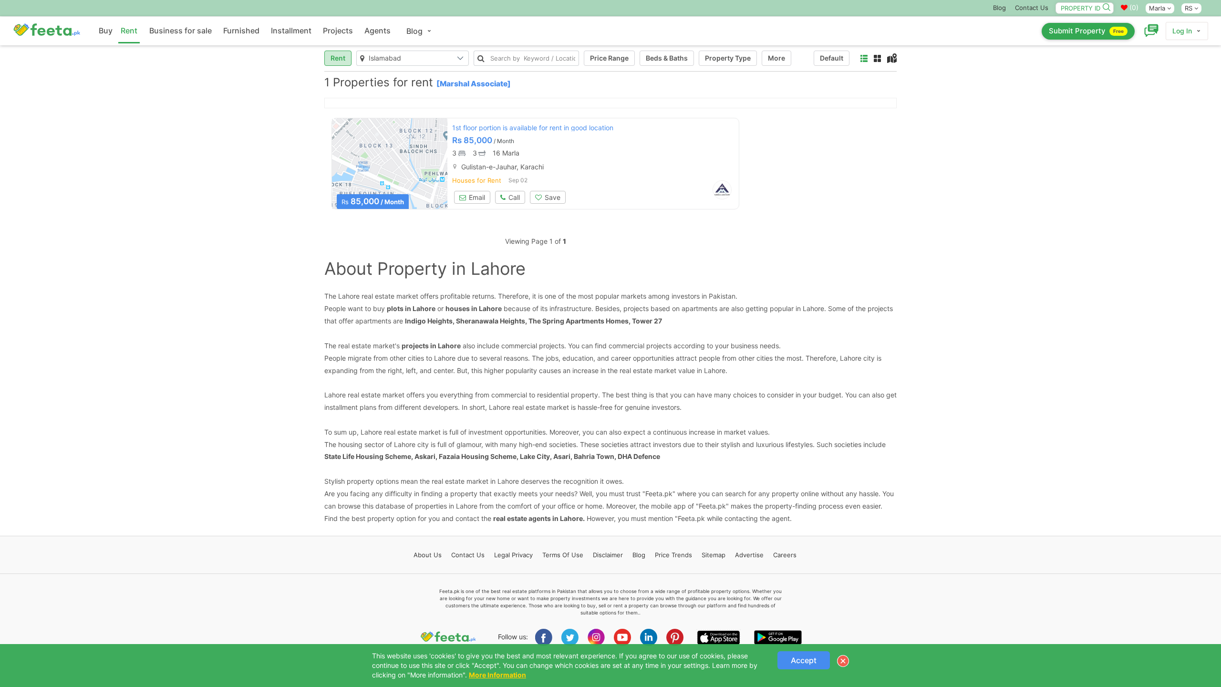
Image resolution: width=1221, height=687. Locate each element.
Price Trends (673, 555)
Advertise (749, 555)
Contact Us (1031, 7)
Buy (106, 30)
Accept (804, 660)
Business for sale (180, 30)
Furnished (241, 30)
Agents (377, 30)
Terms (562, 555)
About (428, 555)
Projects (338, 30)
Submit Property (1086, 30)
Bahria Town (594, 456)
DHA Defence (639, 456)
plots (395, 308)
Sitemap (713, 555)
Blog (999, 7)
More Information (497, 675)
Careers (785, 555)
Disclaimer (608, 555)
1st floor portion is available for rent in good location (532, 128)
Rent (129, 30)
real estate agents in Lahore (538, 518)
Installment (291, 30)
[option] (389, 163)
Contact (468, 555)
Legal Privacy (513, 555)
